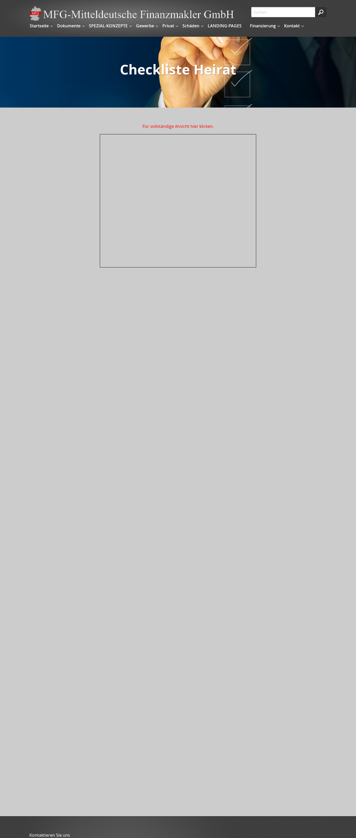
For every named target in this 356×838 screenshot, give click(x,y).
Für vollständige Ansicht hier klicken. (178, 126)
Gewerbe (145, 26)
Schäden (190, 26)
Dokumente (69, 26)
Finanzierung (263, 26)
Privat (168, 26)
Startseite (39, 26)
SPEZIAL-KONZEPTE (108, 26)
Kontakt (292, 26)
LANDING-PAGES (225, 26)
